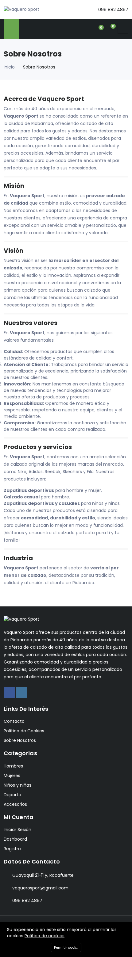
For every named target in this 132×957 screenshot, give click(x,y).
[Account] (87, 28)
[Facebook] (9, 692)
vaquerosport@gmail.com (40, 888)
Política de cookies (44, 936)
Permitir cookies (67, 947)
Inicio (9, 67)
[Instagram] (21, 692)
